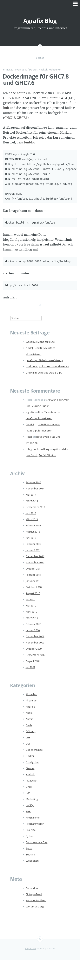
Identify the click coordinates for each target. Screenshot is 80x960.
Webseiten (55, 69)
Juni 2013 (31, 513)
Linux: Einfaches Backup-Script (44, 372)
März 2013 (32, 519)
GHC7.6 (22, 118)
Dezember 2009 (35, 636)
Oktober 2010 (34, 587)
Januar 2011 (33, 581)
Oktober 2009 (34, 648)
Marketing (32, 799)
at (23, 69)
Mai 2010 (31, 605)
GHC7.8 (9, 118)
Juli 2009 (30, 667)
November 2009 (35, 642)
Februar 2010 (33, 624)
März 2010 (32, 618)
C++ (28, 737)
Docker (33, 69)
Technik (30, 854)
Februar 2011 (33, 574)
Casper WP (30, 948)
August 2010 (33, 593)
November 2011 (35, 562)
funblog (30, 142)
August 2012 (33, 531)
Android (30, 706)
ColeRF (30, 424)
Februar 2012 (33, 544)
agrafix (30, 412)
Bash (29, 725)
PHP (28, 811)
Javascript (31, 780)
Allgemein (31, 700)
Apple (29, 713)
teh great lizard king (37, 449)
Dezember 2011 (35, 556)
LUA (28, 793)
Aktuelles (31, 694)
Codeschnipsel (34, 749)
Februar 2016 (33, 482)
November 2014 (35, 488)
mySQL (30, 805)
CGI (28, 743)
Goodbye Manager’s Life (40, 341)
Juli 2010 (30, 599)
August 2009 (33, 661)
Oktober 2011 (34, 568)
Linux (29, 786)
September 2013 (35, 507)
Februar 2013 (33, 525)
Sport (29, 848)
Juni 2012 (31, 537)
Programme (33, 817)
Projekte (31, 830)
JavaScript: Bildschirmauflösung (44, 360)
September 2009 (35, 655)
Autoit (29, 719)
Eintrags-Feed (34, 894)
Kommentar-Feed (36, 900)
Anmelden (32, 888)
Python (30, 836)
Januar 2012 (33, 550)
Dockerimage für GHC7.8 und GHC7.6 (36, 79)
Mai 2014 (31, 494)
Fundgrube (32, 762)
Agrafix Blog (40, 21)
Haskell (43, 69)
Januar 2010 (33, 630)
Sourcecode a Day (36, 842)
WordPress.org (34, 906)
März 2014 (32, 501)
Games (30, 768)
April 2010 (31, 611)
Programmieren (35, 823)
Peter (29, 436)
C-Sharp (30, 731)
